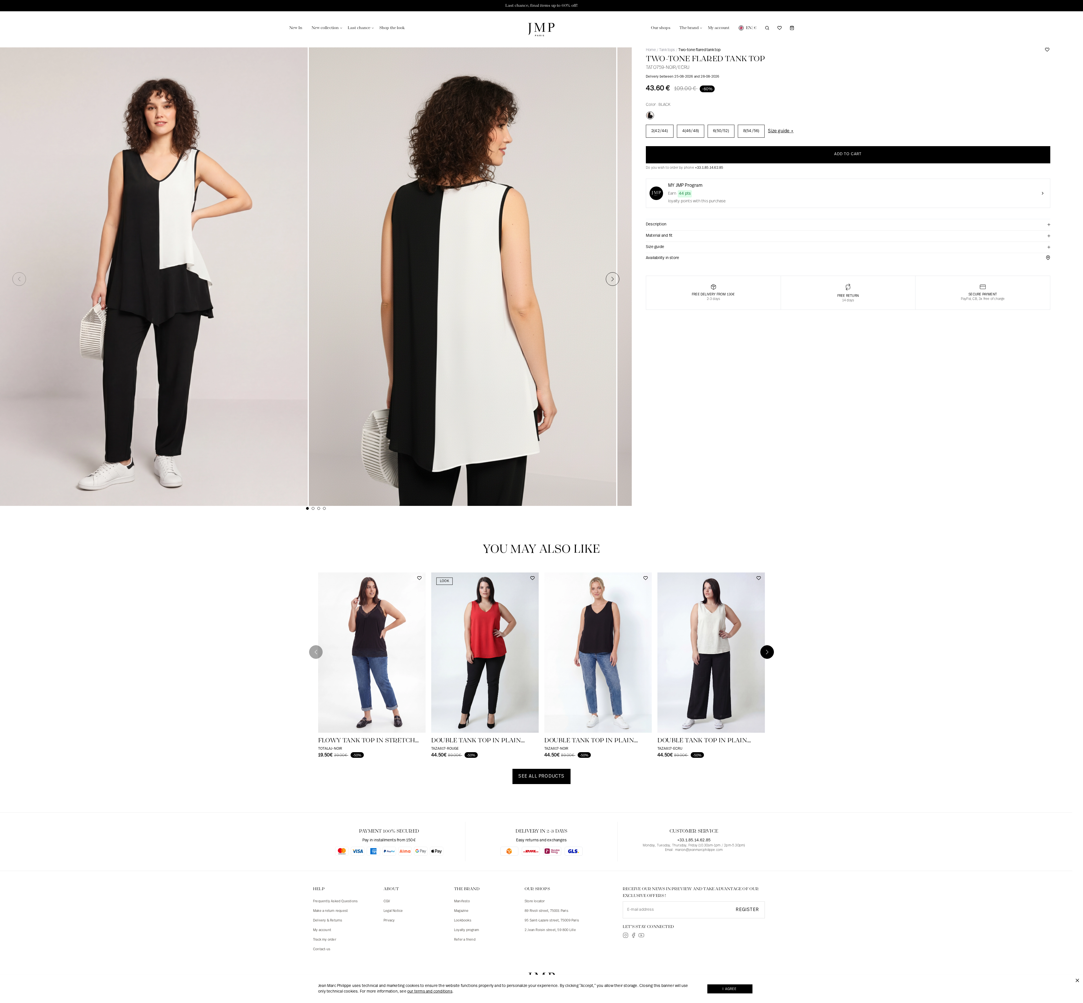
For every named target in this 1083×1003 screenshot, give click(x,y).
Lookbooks (462, 920)
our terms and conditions (429, 991)
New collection (325, 28)
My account (322, 930)
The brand (689, 28)
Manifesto (462, 901)
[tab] (848, 225)
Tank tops (667, 50)
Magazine (461, 911)
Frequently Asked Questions (335, 901)
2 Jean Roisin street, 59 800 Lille (550, 930)
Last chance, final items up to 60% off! (541, 5)
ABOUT (391, 889)
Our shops (660, 28)
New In (296, 28)
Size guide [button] (655, 247)
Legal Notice (393, 911)
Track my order (324, 939)
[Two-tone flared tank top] (650, 115)
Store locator (535, 901)
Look (444, 581)
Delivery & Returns (327, 920)
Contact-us (321, 949)
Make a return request (330, 911)
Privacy (389, 920)
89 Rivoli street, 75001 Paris (546, 911)
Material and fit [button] (659, 236)
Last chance (359, 28)
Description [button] (656, 224)
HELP (319, 889)
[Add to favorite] (1047, 51)
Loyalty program (466, 930)
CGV (387, 901)
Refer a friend (465, 939)
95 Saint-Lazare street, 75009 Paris (552, 920)
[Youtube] (641, 935)
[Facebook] (633, 935)
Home (651, 50)
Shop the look (392, 28)
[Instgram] (625, 935)
